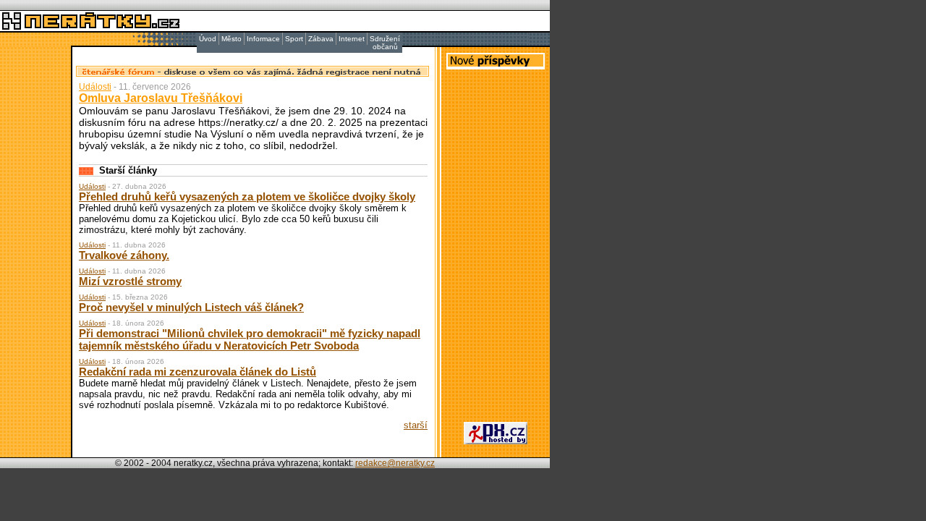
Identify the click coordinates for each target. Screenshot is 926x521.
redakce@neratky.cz (395, 463)
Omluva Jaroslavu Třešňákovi (160, 98)
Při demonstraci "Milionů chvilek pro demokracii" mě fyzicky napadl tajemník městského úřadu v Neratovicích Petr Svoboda (249, 339)
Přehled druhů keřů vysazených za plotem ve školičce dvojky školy (247, 196)
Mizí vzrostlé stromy (130, 281)
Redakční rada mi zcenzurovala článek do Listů (197, 371)
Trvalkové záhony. (124, 255)
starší (416, 425)
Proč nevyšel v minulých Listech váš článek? (191, 307)
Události (95, 87)
